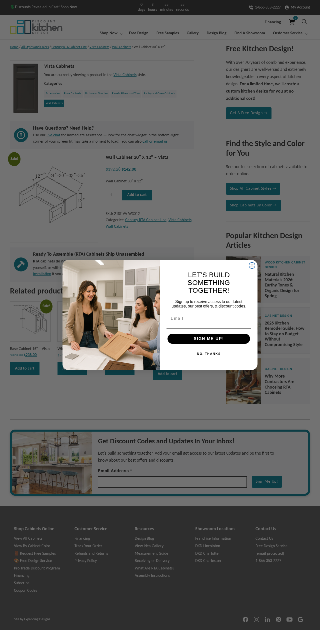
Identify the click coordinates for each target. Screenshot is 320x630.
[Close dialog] (252, 265)
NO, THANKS (209, 354)
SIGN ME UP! (209, 339)
